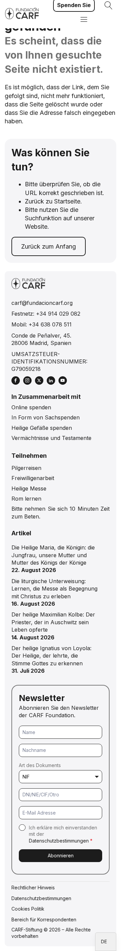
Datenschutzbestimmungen (59, 841)
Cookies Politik (27, 909)
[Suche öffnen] (109, 5)
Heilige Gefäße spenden (41, 427)
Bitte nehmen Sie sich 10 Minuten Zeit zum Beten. (60, 512)
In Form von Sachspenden (45, 417)
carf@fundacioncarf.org (42, 302)
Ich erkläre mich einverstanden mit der (63, 834)
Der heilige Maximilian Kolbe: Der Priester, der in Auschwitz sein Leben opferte (53, 622)
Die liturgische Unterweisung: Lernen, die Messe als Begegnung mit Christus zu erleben (54, 589)
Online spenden (31, 407)
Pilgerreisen (26, 468)
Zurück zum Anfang (48, 246)
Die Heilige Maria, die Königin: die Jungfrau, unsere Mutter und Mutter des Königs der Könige (53, 555)
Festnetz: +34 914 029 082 (45, 313)
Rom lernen (26, 498)
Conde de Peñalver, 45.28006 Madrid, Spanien (41, 339)
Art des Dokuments (40, 765)
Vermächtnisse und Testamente (51, 438)
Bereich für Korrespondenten (43, 919)
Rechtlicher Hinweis (33, 887)
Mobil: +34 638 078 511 (41, 324)
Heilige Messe (28, 488)
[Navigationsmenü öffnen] (84, 20)
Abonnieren (61, 855)
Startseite (67, 201)
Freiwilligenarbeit (32, 478)
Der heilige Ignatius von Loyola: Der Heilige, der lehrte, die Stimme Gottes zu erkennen (51, 656)
